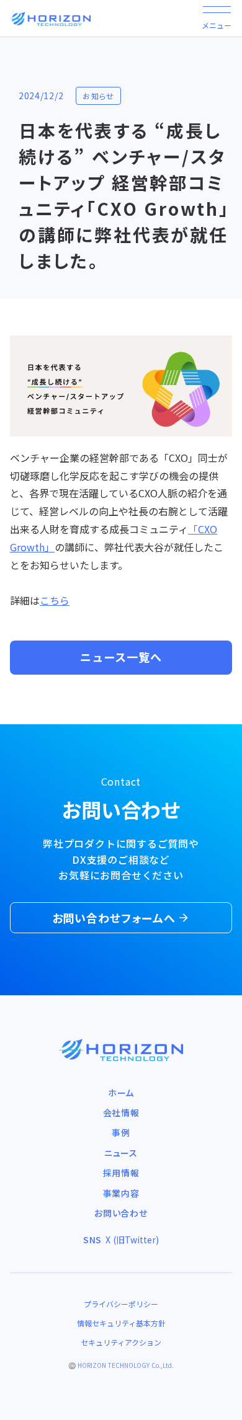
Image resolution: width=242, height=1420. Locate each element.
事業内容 (121, 1193)
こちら (54, 600)
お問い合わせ (120, 1213)
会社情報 (121, 1112)
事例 (121, 1132)
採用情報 (121, 1172)
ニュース (121, 1153)
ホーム (121, 1092)
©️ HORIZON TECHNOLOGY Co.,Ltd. (121, 1365)
